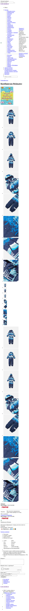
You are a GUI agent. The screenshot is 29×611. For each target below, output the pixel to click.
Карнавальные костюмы (10, 35)
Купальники (10, 38)
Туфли (8, 52)
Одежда (9, 18)
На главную (6, 579)
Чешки (9, 48)
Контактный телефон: (6, 573)
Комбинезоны (10, 12)
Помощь (5, 583)
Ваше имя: (3, 572)
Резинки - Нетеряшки (12, 65)
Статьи (8, 603)
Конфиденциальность (11, 605)
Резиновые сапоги (11, 51)
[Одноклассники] (14, 529)
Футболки (9, 40)
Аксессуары (10, 57)
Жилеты (9, 17)
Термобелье (10, 25)
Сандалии (9, 47)
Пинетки (9, 61)
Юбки (8, 37)
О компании (9, 594)
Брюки (9, 16)
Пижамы (9, 31)
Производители (10, 601)
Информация (6, 581)
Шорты (9, 41)
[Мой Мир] (15, 529)
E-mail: (2, 575)
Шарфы (9, 66)
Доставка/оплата (8, 69)
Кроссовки (10, 46)
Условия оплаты (8, 70)
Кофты (9, 23)
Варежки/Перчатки (12, 59)
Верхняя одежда (11, 11)
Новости (8, 595)
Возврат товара (10, 604)
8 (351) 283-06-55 (5, 3)
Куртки (9, 15)
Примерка (7, 72)
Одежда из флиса (11, 22)
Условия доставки (10, 597)
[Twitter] (12, 529)
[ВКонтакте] (11, 529)
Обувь (8, 42)
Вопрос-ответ (9, 606)
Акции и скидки (8, 67)
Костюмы (9, 13)
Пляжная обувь (11, 50)
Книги (8, 56)
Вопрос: (3, 558)
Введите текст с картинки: (7, 565)
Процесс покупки (13, 71)
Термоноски (10, 26)
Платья (9, 28)
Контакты (7, 74)
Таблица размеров (5, 531)
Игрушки (9, 55)
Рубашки (9, 30)
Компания (5, 580)
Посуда (9, 62)
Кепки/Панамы (11, 60)
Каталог (6, 9)
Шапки (9, 64)
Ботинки (9, 45)
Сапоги (9, 43)
